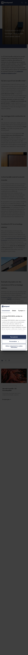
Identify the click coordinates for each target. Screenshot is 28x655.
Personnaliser (13, 341)
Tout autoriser (14, 337)
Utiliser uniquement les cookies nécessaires (14, 346)
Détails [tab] (14, 310)
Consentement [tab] (6, 310)
